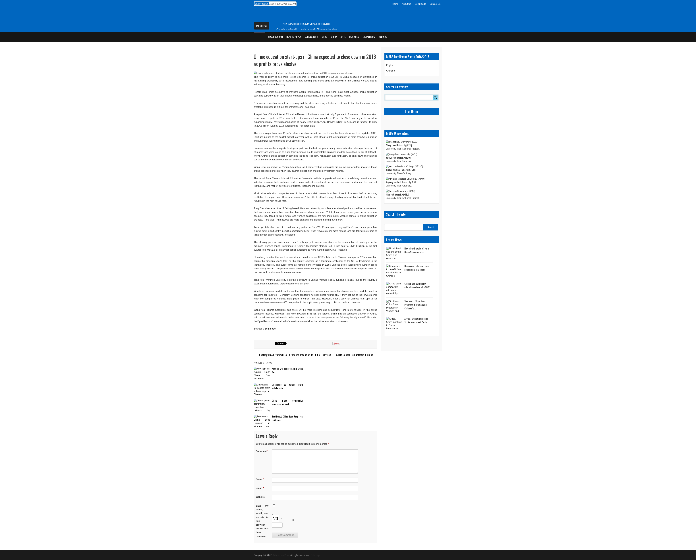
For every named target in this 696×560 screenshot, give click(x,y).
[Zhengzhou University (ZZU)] (402, 141)
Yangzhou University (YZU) (398, 157)
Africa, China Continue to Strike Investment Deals (416, 320)
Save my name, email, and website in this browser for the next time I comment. (262, 521)
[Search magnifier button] (435, 97)
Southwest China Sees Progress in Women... (287, 418)
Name (260, 479)
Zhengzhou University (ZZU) (399, 145)
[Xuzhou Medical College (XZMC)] (404, 166)
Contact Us (435, 4)
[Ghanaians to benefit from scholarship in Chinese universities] (262, 390)
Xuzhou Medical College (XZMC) (400, 170)
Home (395, 4)
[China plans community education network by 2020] (262, 406)
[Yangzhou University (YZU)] (401, 154)
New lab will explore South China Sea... (287, 370)
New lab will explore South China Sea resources (306, 24)
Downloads (420, 4)
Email (260, 488)
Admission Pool (281, 555)
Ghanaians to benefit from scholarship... (287, 386)
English (390, 65)
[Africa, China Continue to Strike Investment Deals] (394, 324)
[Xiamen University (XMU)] (400, 191)
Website (260, 497)
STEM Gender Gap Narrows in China (354, 355)
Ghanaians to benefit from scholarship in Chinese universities (306, 29)
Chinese (390, 70)
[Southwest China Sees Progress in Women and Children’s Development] (262, 422)
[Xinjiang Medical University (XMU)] (405, 178)
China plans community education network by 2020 (417, 285)
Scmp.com (270, 328)
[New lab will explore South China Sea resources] (262, 374)
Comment (262, 451)
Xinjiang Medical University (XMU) (401, 182)
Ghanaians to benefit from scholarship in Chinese (416, 267)
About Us (406, 4)
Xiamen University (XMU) (397, 194)
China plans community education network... (287, 402)
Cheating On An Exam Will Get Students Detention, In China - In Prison (294, 355)
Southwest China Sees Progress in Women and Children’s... (415, 304)
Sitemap (315, 555)
